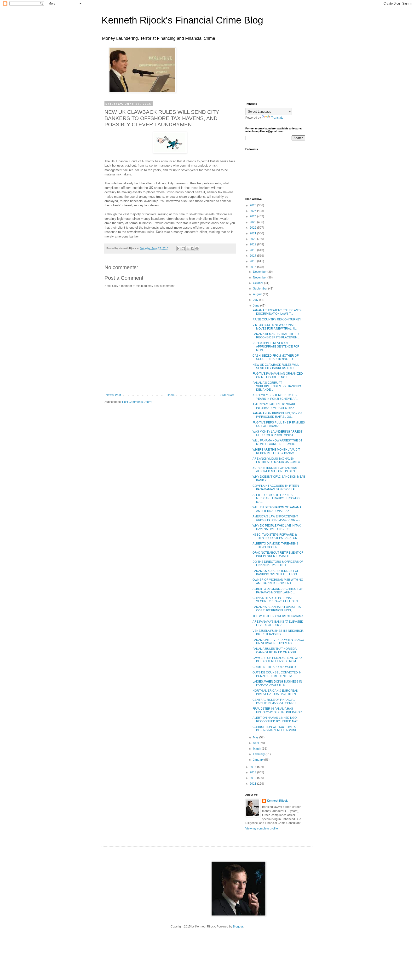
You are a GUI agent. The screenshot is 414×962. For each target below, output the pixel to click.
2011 (253, 783)
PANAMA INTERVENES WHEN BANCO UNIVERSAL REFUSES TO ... (278, 641)
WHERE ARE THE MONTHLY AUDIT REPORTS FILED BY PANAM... (276, 451)
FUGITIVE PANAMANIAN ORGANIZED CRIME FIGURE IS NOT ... (278, 375)
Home (171, 395)
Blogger (238, 926)
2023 (253, 222)
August (258, 294)
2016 (253, 261)
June (256, 305)
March (257, 748)
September (260, 288)
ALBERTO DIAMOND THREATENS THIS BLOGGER (275, 545)
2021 (253, 233)
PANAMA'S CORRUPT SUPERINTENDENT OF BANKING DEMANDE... (277, 386)
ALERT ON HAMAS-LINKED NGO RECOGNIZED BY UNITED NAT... (276, 719)
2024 (253, 216)
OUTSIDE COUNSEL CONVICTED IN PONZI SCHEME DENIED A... (277, 674)
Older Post (227, 395)
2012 (253, 778)
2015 (253, 267)
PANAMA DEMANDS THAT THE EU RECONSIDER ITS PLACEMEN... (276, 335)
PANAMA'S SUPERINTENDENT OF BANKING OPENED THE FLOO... (276, 572)
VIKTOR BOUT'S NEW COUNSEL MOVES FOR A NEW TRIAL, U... (275, 326)
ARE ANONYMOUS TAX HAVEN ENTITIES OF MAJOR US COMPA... (277, 460)
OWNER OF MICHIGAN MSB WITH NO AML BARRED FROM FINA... (278, 581)
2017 (253, 255)
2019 (253, 244)
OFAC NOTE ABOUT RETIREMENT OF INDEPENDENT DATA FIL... (278, 554)
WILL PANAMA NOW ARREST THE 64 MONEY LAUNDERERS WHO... (277, 442)
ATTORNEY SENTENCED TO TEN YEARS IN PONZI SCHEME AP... (275, 397)
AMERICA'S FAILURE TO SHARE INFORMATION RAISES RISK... (275, 406)
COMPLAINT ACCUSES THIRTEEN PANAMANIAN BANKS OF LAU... (276, 487)
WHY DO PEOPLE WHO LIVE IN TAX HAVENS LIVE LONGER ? (277, 527)
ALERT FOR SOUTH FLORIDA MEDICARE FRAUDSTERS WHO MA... (276, 498)
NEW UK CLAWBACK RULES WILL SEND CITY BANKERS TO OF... (276, 366)
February (259, 754)
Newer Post (113, 395)
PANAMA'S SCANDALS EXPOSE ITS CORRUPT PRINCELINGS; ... (277, 608)
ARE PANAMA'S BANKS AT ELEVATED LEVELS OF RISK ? (278, 623)
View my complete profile (261, 828)
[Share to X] (187, 248)
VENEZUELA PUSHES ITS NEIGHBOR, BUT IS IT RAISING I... (278, 632)
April (256, 743)
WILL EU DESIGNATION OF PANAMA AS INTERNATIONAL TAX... (277, 509)
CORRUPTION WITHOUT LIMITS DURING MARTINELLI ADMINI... (275, 728)
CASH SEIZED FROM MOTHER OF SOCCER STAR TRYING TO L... (276, 357)
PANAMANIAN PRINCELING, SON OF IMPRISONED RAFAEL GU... (277, 415)
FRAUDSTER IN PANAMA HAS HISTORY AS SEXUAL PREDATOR (277, 710)
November (260, 277)
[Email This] (178, 248)
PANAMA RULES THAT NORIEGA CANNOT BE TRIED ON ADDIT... (275, 650)
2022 (253, 227)
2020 (253, 239)
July (256, 299)
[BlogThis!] (183, 248)
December (260, 271)
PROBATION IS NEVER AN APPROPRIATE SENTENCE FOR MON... (276, 347)
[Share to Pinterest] (197, 248)
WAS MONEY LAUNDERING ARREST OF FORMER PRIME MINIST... (277, 433)
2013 (253, 772)
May (256, 737)
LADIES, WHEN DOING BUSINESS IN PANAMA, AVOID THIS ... (277, 683)
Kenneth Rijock (277, 800)
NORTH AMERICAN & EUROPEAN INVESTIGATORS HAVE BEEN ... (276, 692)
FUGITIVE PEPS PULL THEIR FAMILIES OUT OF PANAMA (279, 424)
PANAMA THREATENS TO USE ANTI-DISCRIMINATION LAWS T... (277, 312)
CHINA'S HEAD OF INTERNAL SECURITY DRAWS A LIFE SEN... (276, 599)
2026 (253, 205)
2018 (253, 250)
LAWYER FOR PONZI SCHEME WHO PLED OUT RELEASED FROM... (277, 659)
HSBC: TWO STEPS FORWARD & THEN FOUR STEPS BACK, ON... (276, 536)
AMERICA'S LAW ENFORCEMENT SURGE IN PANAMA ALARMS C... (276, 518)
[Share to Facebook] (192, 248)
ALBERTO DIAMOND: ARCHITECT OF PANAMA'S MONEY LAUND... (278, 590)
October (258, 283)
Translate (277, 117)
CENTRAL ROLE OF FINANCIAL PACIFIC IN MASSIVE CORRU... (275, 701)
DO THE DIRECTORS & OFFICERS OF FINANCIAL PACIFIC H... (278, 563)
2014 (253, 767)
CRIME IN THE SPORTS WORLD (274, 667)
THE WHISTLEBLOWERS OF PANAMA (278, 616)
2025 (253, 211)
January (258, 759)
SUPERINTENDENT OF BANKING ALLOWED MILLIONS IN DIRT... (275, 469)
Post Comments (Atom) (137, 402)
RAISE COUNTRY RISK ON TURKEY (277, 319)
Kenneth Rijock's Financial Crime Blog (182, 20)
